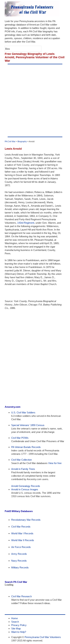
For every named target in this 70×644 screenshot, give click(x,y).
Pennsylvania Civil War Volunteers (43, 637)
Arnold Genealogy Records (25, 486)
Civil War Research (21, 596)
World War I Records (22, 533)
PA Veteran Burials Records (26, 447)
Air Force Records (21, 547)
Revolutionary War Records (26, 519)
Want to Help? (18, 632)
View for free (55, 463)
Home (14, 618)
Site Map (16, 628)
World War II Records (22, 540)
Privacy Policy (19, 625)
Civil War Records (20, 526)
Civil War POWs (19, 437)
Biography (22, 141)
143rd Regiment (25, 222)
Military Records (20, 567)
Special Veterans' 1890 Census (27, 425)
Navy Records (19, 560)
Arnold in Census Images (24, 489)
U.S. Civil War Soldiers (23, 412)
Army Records (19, 553)
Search (15, 621)
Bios (7, 48)
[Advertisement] (35, 100)
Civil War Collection (21, 459)
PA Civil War (10, 141)
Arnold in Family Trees (23, 469)
